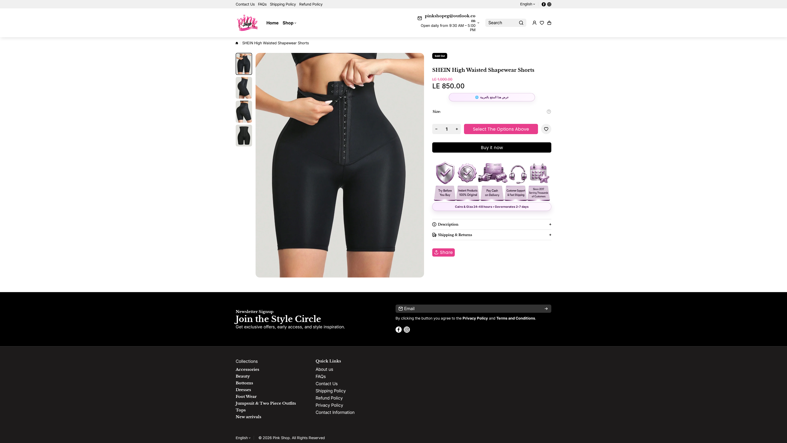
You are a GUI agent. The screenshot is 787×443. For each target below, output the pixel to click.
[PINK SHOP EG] (248, 22)
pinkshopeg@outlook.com (450, 18)
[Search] (521, 23)
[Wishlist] (542, 23)
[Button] (549, 112)
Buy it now (492, 148)
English (526, 4)
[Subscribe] (546, 309)
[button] (549, 23)
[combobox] (505, 23)
